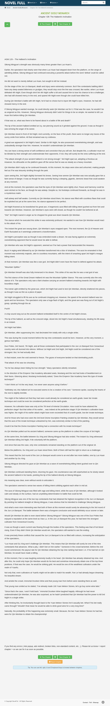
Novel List (32, 3)
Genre (44, 3)
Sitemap (96, 702)
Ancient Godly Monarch (55, 13)
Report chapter (55, 662)
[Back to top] (103, 702)
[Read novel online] (15, 3)
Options (54, 3)
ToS (90, 702)
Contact (85, 702)
